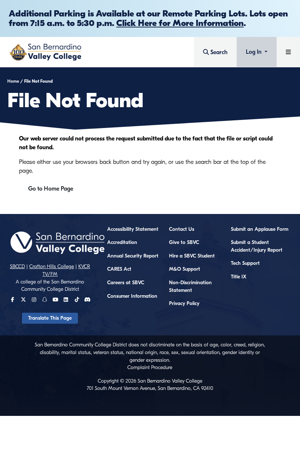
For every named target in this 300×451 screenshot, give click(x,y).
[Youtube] (55, 300)
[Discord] (87, 300)
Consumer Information (132, 296)
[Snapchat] (44, 300)
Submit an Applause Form (259, 229)
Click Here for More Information (180, 23)
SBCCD (17, 267)
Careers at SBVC (125, 283)
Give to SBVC (184, 242)
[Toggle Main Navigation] (288, 52)
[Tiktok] (77, 300)
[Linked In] (66, 300)
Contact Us (181, 229)
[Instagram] (34, 300)
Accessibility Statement (132, 229)
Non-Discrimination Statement (190, 286)
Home (13, 81)
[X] (23, 300)
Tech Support (245, 263)
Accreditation (122, 242)
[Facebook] (12, 300)
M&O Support (184, 269)
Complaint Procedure (149, 368)
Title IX (238, 277)
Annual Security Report (132, 256)
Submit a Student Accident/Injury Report (256, 246)
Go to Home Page (50, 188)
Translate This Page (50, 318)
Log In (254, 52)
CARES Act (119, 269)
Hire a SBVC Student (192, 256)
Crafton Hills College (51, 267)
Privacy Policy (184, 304)
